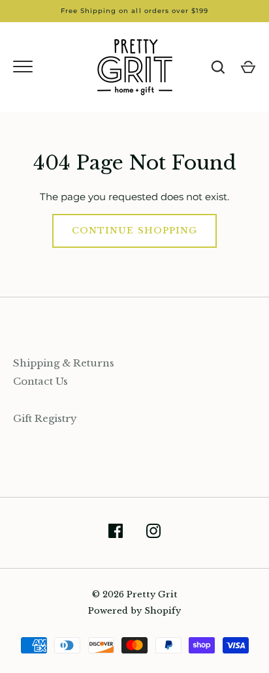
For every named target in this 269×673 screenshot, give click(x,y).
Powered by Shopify (134, 610)
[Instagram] (153, 533)
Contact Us (40, 381)
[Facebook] (115, 533)
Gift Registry (45, 418)
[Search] (218, 67)
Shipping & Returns (63, 363)
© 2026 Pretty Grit (135, 594)
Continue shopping (134, 230)
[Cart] (248, 67)
